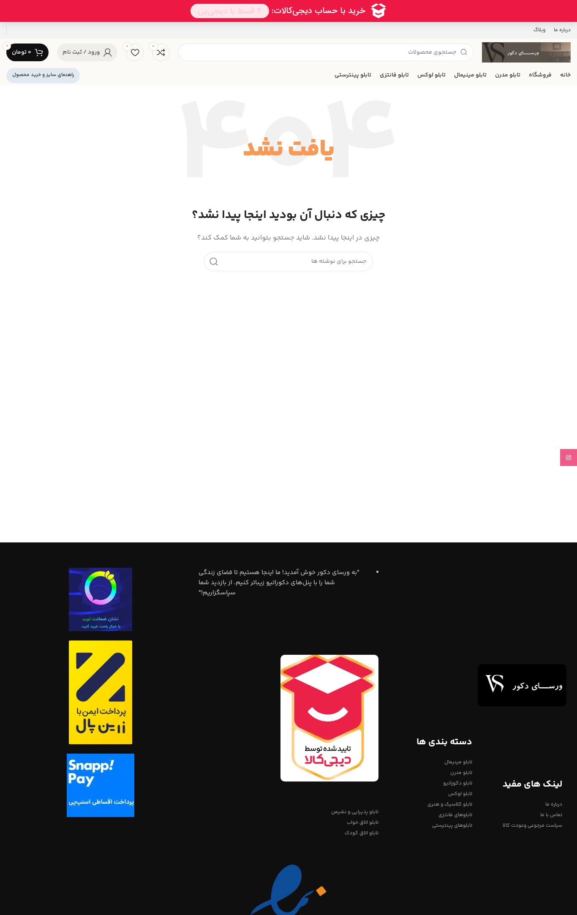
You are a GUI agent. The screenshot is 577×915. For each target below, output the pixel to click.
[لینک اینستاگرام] (568, 457)
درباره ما (553, 805)
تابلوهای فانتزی (455, 815)
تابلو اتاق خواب (362, 823)
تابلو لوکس (460, 794)
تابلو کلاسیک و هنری (449, 805)
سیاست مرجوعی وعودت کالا (532, 826)
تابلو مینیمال (458, 762)
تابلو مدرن (461, 773)
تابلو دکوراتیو (457, 783)
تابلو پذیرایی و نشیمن (354, 812)
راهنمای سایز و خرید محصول (43, 75)
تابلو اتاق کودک (361, 833)
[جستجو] (213, 261)
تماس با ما (551, 815)
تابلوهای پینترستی (452, 826)
